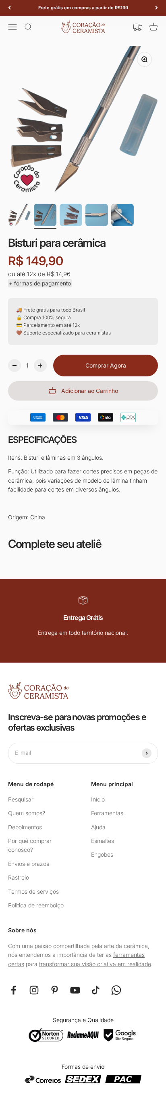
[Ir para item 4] (96, 216)
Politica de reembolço (36, 905)
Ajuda (98, 827)
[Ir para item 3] (71, 216)
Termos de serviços (33, 891)
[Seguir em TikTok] (95, 990)
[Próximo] (156, 8)
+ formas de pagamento (40, 283)
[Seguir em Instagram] (34, 990)
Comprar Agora (105, 365)
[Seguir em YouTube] (75, 990)
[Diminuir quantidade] (14, 365)
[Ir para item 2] (45, 216)
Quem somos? (26, 813)
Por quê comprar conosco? (30, 845)
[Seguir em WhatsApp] (116, 990)
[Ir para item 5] (122, 216)
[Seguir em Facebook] (13, 990)
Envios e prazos (28, 863)
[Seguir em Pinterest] (54, 990)
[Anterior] (9, 8)
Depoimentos (25, 827)
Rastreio (18, 877)
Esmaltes (102, 840)
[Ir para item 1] (19, 216)
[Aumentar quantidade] (40, 365)
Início (98, 799)
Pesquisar (20, 799)
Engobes (102, 854)
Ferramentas (107, 813)
